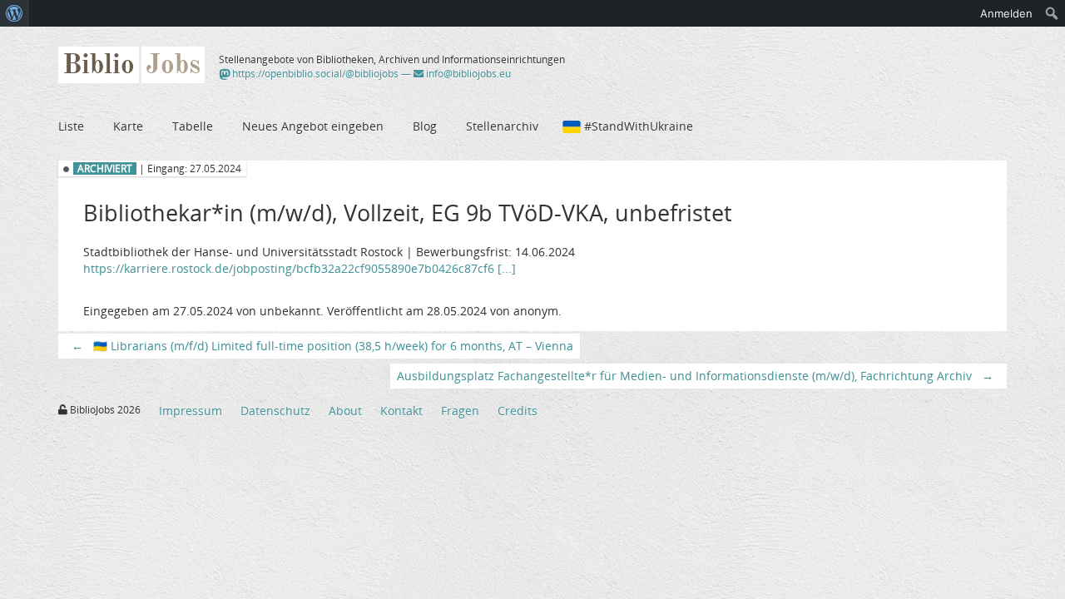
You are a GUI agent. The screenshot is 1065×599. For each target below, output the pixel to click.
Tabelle (192, 126)
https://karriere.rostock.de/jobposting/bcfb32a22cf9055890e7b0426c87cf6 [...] (299, 268)
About (345, 410)
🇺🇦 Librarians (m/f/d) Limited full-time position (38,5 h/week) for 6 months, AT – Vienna (322, 346)
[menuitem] (14, 13)
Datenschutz (275, 410)
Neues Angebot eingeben (313, 126)
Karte (128, 126)
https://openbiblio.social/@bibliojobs (314, 74)
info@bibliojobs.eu (467, 74)
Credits (517, 410)
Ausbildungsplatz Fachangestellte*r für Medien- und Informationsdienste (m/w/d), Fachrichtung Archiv (695, 376)
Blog (425, 126)
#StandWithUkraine (638, 126)
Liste (71, 126)
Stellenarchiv (502, 126)
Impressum (190, 410)
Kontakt (401, 410)
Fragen (460, 410)
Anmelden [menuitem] (1006, 13)
